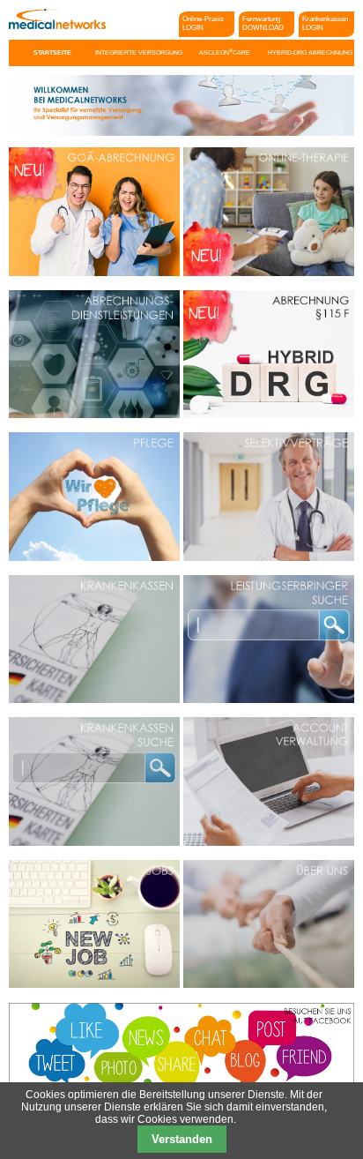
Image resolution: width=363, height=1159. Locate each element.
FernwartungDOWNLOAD (263, 23)
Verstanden (182, 1139)
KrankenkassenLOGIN (325, 23)
